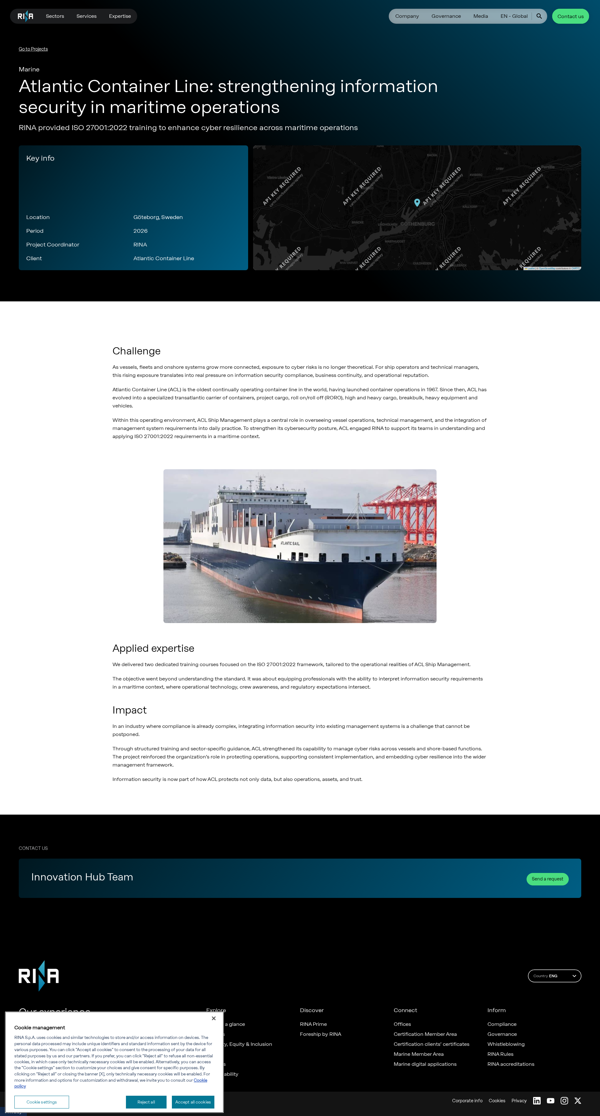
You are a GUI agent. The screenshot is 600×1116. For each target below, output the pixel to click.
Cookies (497, 1101)
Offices (402, 1024)
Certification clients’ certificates (431, 1044)
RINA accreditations (511, 1064)
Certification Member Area (425, 1034)
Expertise (120, 16)
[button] (417, 203)
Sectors (55, 16)
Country (545, 976)
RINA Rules (500, 1054)
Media (480, 16)
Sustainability (222, 1074)
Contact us (571, 16)
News (212, 1054)
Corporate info (467, 1101)
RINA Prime (313, 1024)
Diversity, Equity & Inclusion (239, 1044)
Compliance (502, 1024)
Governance (446, 16)
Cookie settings (42, 1101)
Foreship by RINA (320, 1034)
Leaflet (531, 268)
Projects (216, 1064)
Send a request (547, 879)
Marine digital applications (425, 1064)
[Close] (214, 1018)
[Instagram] (564, 1100)
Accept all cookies (193, 1101)
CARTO (576, 268)
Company (407, 16)
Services (87, 16)
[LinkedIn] (537, 1100)
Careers (215, 1034)
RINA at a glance (225, 1024)
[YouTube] (550, 1100)
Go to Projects (33, 49)
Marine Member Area (419, 1054)
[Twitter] (577, 1100)
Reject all (146, 1101)
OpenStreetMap (547, 268)
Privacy (519, 1101)
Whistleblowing (506, 1044)
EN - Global (514, 16)
